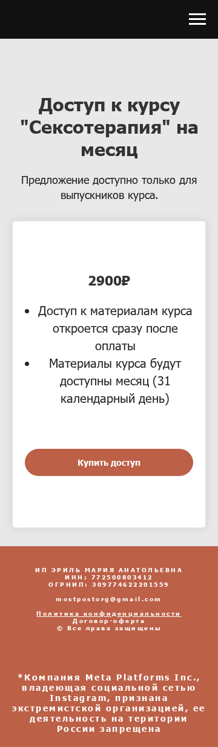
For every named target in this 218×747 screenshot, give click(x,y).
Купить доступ (109, 462)
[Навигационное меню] (197, 19)
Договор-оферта (109, 620)
